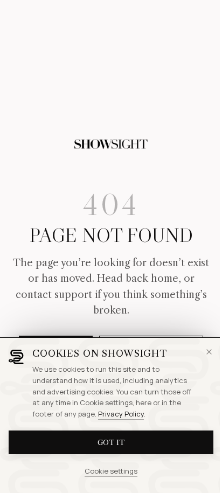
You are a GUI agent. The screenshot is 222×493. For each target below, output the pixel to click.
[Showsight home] (111, 144)
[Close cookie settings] (209, 352)
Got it (111, 442)
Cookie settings (111, 471)
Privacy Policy (121, 414)
